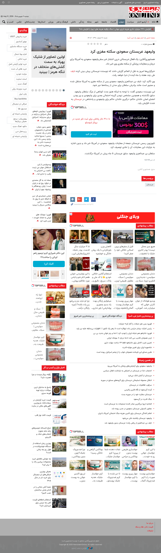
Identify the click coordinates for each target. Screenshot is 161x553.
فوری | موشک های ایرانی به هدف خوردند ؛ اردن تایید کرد (41, 218)
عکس (19, 22)
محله (89, 22)
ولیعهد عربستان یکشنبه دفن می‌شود (137, 418)
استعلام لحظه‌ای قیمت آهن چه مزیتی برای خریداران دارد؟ (42, 502)
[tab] (140, 316)
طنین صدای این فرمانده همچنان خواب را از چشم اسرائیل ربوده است (124, 352)
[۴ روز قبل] (59, 475)
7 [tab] (42, 90)
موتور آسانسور (21, 41)
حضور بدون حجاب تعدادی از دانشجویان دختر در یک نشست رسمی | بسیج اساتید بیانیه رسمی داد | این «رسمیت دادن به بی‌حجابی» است (42, 136)
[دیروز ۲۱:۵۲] (59, 114)
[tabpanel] (48, 53)
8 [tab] (39, 90)
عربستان (77, 99)
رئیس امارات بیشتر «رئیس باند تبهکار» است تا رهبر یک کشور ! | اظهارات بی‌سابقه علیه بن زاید (114, 328)
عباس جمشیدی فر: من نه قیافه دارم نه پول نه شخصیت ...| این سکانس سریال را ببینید (41, 200)
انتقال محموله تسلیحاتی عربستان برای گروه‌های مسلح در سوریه (126, 380)
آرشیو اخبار (141, 22)
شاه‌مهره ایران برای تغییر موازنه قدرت (137, 347)
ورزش (50, 22)
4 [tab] (53, 90)
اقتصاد (113, 22)
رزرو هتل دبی (21, 131)
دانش (73, 22)
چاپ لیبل (23, 94)
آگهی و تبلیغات (116, 2)
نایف (73, 71)
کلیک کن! (49, 264)
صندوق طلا (22, 108)
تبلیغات (150, 530)
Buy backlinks (20, 99)
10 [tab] (32, 90)
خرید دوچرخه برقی (19, 89)
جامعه (104, 22)
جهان (121, 22)
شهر (96, 22)
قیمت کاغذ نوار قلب (43, 415)
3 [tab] (56, 90)
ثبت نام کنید (91, 134)
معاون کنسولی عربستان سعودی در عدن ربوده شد (132, 408)
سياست (130, 22)
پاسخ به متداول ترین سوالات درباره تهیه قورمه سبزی (42, 390)
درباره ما (150, 523)
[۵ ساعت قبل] (59, 130)
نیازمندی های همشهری (133, 2)
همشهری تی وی (103, 2)
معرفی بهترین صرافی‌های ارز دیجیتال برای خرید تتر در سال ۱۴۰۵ (42, 476)
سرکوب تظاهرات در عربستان (140, 385)
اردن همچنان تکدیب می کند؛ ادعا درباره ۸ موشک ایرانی (129, 338)
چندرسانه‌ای (30, 22)
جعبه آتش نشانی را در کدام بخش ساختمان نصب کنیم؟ (42, 490)
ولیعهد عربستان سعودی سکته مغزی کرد (122, 52)
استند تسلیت (21, 79)
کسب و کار (9, 22)
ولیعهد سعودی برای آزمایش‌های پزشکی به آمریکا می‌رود (129, 366)
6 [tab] (46, 90)
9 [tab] (35, 90)
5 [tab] (49, 90)
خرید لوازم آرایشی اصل (18, 64)
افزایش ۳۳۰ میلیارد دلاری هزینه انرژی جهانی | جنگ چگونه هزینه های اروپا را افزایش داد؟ (115, 29)
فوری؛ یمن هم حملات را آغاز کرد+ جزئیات (135, 324)
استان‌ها (41, 22)
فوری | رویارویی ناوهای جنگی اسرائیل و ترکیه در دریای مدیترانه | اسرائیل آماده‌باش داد (41, 116)
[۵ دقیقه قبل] (48, 39)
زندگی (81, 22)
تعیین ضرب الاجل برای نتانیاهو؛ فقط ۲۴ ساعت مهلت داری (128, 342)
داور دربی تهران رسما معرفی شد (42, 153)
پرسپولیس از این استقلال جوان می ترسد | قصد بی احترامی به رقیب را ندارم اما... (41, 169)
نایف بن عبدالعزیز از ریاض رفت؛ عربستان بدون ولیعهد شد (128, 423)
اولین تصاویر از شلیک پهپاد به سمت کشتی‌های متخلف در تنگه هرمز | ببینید (49, 64)
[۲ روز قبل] (59, 418)
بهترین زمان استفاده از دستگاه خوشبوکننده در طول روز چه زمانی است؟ (42, 448)
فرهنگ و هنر (62, 22)
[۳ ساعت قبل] (59, 378)
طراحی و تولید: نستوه (79, 548)
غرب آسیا (130, 38)
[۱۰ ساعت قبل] (59, 199)
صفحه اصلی (150, 38)
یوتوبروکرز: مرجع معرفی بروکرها (20, 120)
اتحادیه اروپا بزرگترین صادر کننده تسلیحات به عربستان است (128, 404)
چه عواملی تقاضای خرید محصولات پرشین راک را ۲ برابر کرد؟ (41, 461)
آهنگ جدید (22, 84)
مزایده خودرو (22, 74)
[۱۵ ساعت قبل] (59, 218)
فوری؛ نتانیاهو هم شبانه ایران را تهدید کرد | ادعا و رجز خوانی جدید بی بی (122, 333)
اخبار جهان (140, 38)
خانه (154, 22)
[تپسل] (72, 107)
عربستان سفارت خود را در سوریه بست (136, 394)
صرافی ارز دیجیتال (19, 104)
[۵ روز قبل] (59, 503)
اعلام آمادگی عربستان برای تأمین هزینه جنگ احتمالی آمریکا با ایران (125, 413)
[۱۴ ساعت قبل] (59, 168)
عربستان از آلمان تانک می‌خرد (140, 375)
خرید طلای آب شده (19, 69)
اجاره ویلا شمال (20, 54)
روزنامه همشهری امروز (151, 2)
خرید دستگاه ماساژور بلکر (18, 48)
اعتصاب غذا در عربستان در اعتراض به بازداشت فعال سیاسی (127, 370)
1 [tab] (63, 90)
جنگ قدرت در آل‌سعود (143, 399)
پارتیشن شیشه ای (19, 113)
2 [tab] (60, 90)
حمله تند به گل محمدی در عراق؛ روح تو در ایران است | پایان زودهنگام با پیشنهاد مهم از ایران (41, 185)
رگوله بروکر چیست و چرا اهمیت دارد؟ (41, 376)
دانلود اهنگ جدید (20, 126)
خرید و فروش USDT (18, 36)
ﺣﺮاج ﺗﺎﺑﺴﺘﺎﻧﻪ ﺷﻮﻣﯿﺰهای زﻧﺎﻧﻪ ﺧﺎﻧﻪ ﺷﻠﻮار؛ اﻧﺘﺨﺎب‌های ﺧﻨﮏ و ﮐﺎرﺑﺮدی (41, 433)
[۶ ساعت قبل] (59, 155)
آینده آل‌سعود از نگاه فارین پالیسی (138, 389)
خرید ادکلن (22, 59)
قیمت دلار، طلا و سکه (144, 527)
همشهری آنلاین (142, 12)
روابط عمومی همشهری (87, 2)
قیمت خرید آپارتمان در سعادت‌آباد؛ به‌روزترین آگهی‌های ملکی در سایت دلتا (41, 405)
